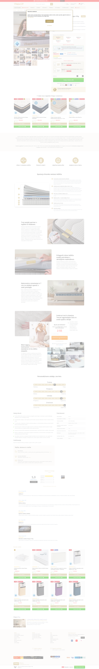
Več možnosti (49, 25)
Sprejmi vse (49, 21)
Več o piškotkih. (31, 17)
